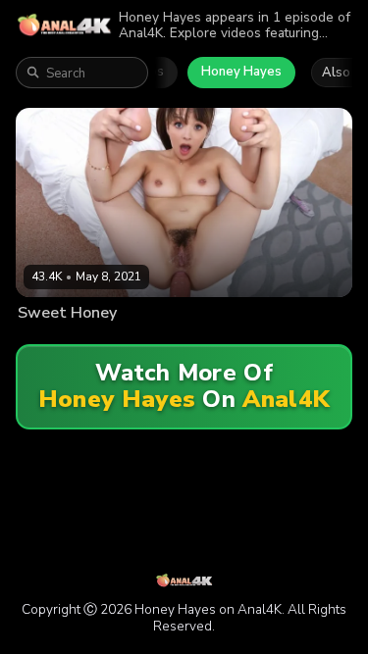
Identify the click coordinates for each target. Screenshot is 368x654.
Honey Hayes (241, 71)
